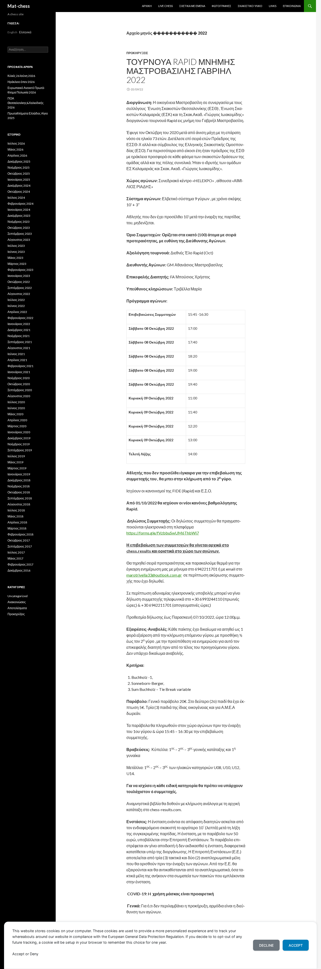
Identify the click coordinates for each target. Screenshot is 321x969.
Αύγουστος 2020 (19, 396)
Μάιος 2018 (15, 516)
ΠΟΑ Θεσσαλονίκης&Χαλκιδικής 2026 (26, 102)
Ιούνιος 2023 (16, 252)
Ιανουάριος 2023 (19, 276)
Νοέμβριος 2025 (19, 167)
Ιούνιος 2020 (16, 408)
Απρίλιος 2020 (17, 420)
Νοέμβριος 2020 (19, 378)
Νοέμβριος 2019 (19, 444)
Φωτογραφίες (221, 6)
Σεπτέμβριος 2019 (20, 450)
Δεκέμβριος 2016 (19, 570)
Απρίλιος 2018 (17, 522)
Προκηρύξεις (137, 53)
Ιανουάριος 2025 (19, 179)
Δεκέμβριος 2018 (19, 480)
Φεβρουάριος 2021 (20, 366)
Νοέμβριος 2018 (19, 486)
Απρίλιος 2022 (17, 312)
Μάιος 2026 (15, 149)
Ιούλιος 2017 (16, 552)
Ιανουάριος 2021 (19, 372)
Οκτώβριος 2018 (19, 492)
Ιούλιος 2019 (16, 456)
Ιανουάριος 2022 (19, 324)
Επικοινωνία (292, 6)
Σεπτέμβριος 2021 (20, 342)
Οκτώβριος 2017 (19, 540)
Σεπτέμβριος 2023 (20, 234)
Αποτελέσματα (17, 608)
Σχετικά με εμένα (192, 6)
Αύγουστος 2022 (19, 294)
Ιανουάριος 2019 (19, 474)
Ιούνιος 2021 (16, 354)
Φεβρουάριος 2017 (20, 564)
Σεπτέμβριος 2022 (20, 288)
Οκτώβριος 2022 (19, 282)
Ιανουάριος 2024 (19, 209)
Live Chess (165, 6)
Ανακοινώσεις (17, 602)
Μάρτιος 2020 (17, 426)
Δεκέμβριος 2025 (19, 161)
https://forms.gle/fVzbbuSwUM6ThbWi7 (162, 532)
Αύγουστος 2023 (19, 240)
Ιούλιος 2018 (16, 510)
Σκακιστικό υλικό (250, 6)
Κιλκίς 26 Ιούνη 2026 (21, 76)
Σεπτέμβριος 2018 (20, 498)
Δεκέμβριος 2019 (19, 438)
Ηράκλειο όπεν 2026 (21, 82)
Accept (296, 945)
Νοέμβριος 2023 (19, 222)
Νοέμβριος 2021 (19, 336)
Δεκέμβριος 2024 (19, 185)
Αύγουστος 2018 (19, 504)
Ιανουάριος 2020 (19, 432)
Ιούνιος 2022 (16, 306)
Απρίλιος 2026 (17, 155)
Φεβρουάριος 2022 (20, 318)
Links (272, 6)
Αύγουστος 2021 (19, 348)
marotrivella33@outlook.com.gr (154, 575)
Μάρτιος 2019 (17, 468)
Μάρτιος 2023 (17, 264)
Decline (266, 945)
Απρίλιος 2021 (17, 360)
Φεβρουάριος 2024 (20, 203)
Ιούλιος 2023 (16, 246)
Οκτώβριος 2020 (19, 384)
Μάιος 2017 (15, 558)
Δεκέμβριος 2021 (19, 330)
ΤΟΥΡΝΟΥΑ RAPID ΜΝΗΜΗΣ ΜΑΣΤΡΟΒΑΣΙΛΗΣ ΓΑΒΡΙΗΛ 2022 (180, 71)
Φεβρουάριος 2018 (20, 534)
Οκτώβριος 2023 (19, 228)
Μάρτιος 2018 (17, 528)
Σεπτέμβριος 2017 (20, 546)
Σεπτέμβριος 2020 (20, 390)
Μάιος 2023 (15, 258)
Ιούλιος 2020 (16, 402)
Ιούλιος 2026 (16, 143)
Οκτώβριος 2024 (19, 191)
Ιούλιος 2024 (16, 197)
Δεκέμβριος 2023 (19, 216)
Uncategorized (18, 596)
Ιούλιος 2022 (16, 300)
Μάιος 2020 (15, 414)
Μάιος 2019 (15, 462)
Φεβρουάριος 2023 (20, 270)
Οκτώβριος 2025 (19, 173)
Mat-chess (19, 6)
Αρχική (147, 6)
